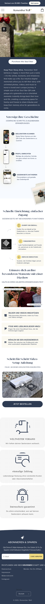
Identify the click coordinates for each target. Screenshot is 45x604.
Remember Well (26, 600)
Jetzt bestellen (22, 404)
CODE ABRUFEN (36, 556)
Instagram (6, 579)
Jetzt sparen (35, 3)
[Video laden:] (22, 385)
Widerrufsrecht (7, 576)
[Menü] (2, 10)
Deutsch (21, 594)
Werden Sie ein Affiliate (32, 569)
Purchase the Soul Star (22, 61)
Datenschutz (6, 569)
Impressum (6, 572)
